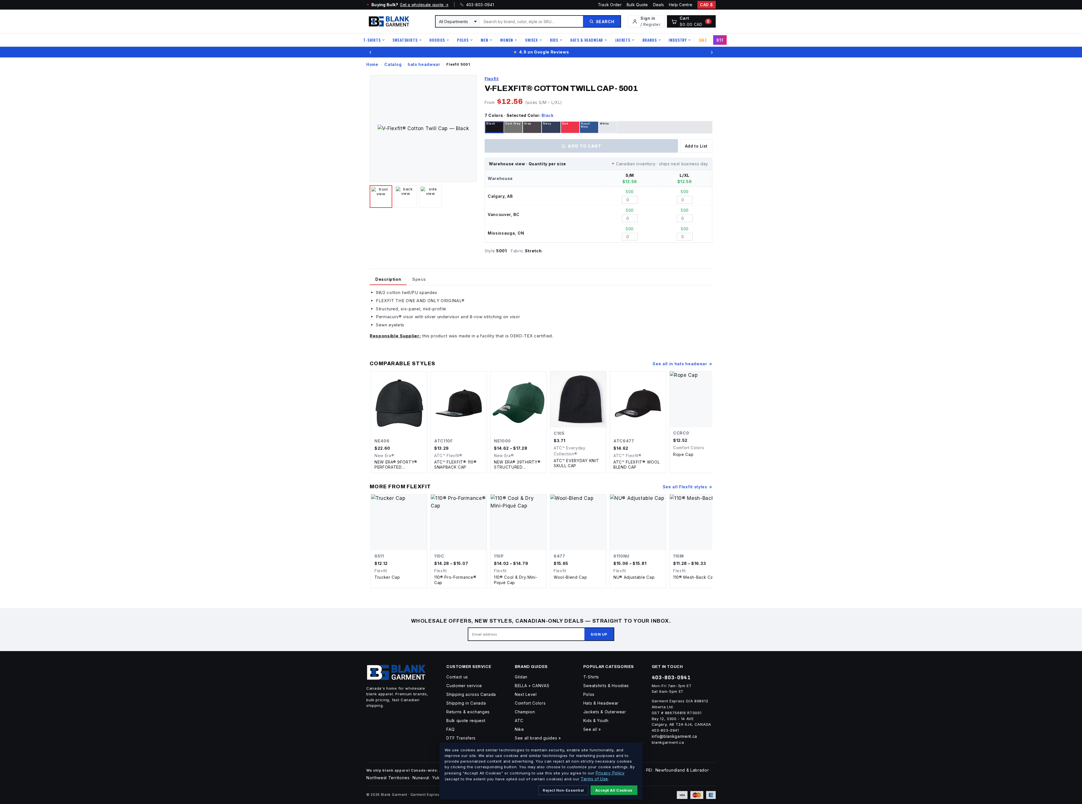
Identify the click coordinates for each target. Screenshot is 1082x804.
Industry (678, 40)
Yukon (438, 777)
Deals (658, 4)
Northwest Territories (387, 777)
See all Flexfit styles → (687, 486)
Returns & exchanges (468, 711)
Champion (525, 711)
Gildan (521, 676)
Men (484, 40)
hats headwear (424, 64)
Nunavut (421, 777)
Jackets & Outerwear (604, 711)
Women (506, 40)
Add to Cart (584, 146)
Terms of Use (594, 778)
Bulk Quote (637, 4)
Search (605, 21)
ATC (519, 720)
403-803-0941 (479, 4)
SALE (703, 40)
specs (419, 279)
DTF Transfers (461, 738)
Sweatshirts (405, 40)
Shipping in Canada (466, 703)
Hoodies (437, 40)
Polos (463, 40)
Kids (554, 40)
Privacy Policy (610, 772)
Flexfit (492, 78)
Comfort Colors (530, 703)
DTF (720, 40)
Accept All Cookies (614, 790)
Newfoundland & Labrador (682, 770)
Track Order (610, 4)
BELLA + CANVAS (532, 685)
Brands (649, 40)
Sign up (599, 634)
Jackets (622, 40)
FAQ (450, 729)
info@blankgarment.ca (674, 736)
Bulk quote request (465, 720)
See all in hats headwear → (682, 363)
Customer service (464, 685)
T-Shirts (372, 40)
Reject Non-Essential (563, 790)
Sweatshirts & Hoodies (606, 685)
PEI (649, 770)
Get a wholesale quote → (424, 4)
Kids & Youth (596, 720)
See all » (592, 729)
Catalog (393, 64)
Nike (519, 729)
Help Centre (680, 4)
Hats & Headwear (586, 40)
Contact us (457, 676)
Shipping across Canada (471, 694)
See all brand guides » (538, 738)
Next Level (526, 694)
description (388, 279)
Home (372, 64)
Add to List (696, 146)
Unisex (531, 40)
